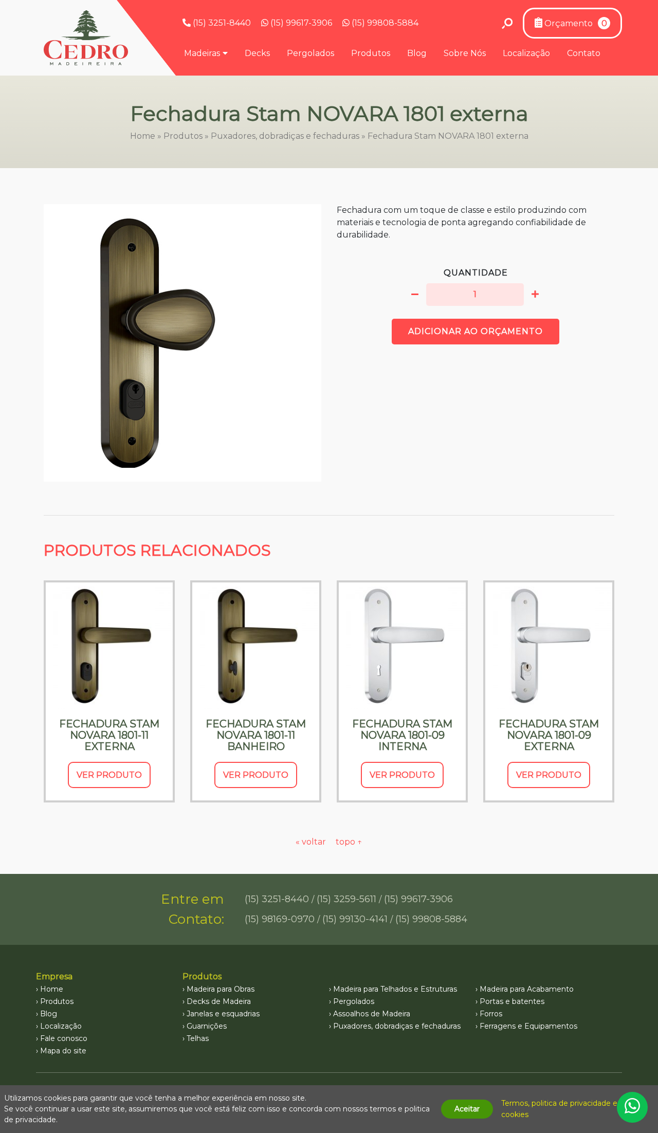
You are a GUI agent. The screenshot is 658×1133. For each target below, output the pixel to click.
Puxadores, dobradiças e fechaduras (285, 136)
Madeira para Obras (220, 989)
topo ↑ (349, 842)
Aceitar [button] (467, 1108)
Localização (526, 53)
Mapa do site (63, 1050)
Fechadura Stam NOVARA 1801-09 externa (549, 735)
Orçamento (574, 23)
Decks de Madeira (219, 1001)
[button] (414, 294)
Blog (417, 53)
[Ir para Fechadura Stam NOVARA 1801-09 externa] (548, 645)
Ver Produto (109, 775)
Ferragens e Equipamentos (528, 1026)
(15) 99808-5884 (384, 23)
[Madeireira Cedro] (86, 37)
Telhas (198, 1038)
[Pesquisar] (507, 23)
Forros (491, 1013)
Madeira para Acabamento (527, 989)
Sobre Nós (465, 53)
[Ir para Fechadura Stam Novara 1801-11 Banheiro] (255, 645)
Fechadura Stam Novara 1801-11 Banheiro (256, 735)
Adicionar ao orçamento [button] (475, 331)
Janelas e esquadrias (223, 1013)
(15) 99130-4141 (355, 919)
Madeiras (202, 53)
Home (142, 136)
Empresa (54, 976)
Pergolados (310, 53)
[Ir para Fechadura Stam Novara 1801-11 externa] (109, 645)
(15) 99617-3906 (300, 23)
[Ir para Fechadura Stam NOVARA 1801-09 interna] (402, 645)
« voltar (312, 842)
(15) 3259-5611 (346, 899)
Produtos (370, 53)
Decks (257, 53)
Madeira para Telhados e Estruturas (395, 989)
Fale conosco (63, 1038)
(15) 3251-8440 (221, 23)
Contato (583, 53)
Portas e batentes (512, 1001)
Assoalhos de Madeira (371, 1013)
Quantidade (476, 273)
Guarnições (207, 1026)
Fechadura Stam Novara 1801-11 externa (109, 735)
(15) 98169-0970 (280, 919)
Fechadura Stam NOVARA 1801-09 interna (402, 735)
